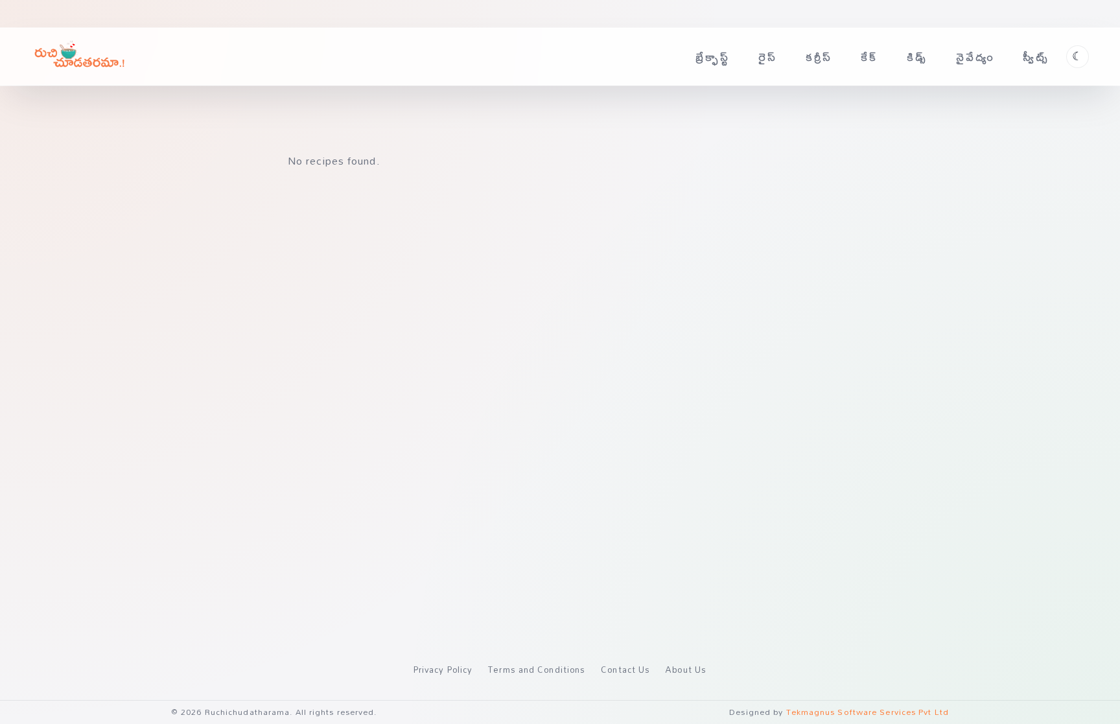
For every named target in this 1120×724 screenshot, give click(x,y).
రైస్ (767, 56)
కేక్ (869, 56)
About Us (686, 669)
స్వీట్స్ (1036, 56)
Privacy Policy (443, 669)
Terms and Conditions (536, 669)
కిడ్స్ (917, 56)
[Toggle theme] (1077, 56)
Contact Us (625, 669)
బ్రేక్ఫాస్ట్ (712, 56)
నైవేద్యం (975, 56)
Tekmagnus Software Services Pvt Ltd (868, 712)
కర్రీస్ (819, 56)
